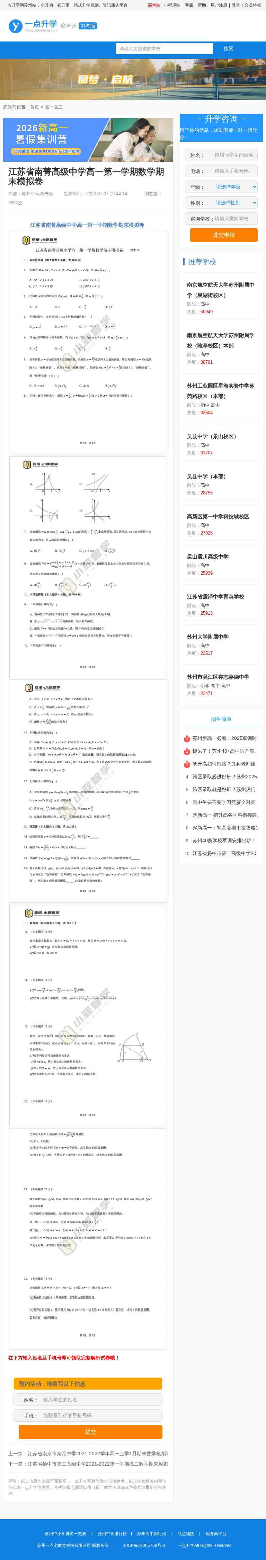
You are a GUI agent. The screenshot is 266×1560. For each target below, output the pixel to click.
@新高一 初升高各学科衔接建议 (224, 815)
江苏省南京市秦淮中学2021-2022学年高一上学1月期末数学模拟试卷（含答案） (114, 1453)
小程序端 (172, 5)
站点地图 (186, 1533)
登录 (236, 5)
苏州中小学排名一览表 (65, 1533)
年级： (197, 187)
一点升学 (65, 26)
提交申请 (224, 235)
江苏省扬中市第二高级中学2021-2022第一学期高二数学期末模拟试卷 (103, 1464)
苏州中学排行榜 (112, 1533)
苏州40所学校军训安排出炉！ (221, 840)
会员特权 (253, 5)
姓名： (31, 1400)
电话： (197, 171)
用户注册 (219, 5)
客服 (189, 5)
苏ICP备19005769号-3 (144, 1545)
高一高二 (54, 107)
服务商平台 (216, 1533)
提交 (90, 1432)
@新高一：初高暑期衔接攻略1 (222, 827)
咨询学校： (202, 219)
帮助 (202, 5)
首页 (34, 107)
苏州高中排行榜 (151, 1533)
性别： (197, 203)
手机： (31, 1416)
